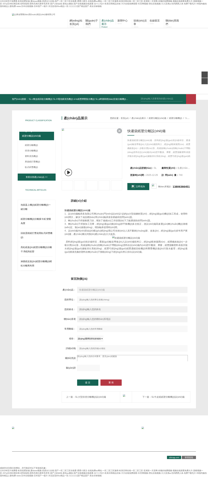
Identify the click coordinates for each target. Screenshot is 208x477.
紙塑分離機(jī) (31, 145)
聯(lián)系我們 (76, 438)
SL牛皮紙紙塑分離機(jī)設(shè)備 (168, 397)
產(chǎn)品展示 (138, 118)
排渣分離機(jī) (31, 150)
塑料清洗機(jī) (31, 156)
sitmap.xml (174, 457)
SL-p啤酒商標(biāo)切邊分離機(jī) (110, 99)
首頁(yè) (125, 118)
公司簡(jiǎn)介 (26, 438)
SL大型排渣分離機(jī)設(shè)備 (90, 397)
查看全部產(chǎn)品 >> (37, 177)
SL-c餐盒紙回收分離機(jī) (40, 99)
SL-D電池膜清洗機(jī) (63, 99)
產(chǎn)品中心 (52, 438)
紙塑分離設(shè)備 (31, 136)
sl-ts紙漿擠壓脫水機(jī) (84, 99)
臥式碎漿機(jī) (31, 167)
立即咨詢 (140, 186)
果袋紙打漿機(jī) (32, 161)
